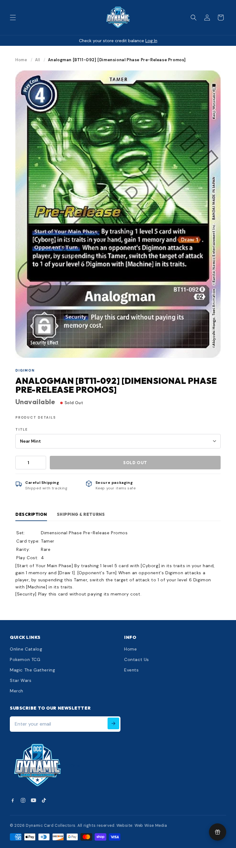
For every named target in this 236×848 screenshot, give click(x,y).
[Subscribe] (113, 723)
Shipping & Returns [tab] (81, 514)
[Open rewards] (217, 832)
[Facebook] (12, 800)
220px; (73, 765)
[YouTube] (33, 800)
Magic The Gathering (32, 670)
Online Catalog (26, 649)
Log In (151, 40)
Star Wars (20, 680)
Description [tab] (31, 514)
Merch (16, 691)
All (37, 59)
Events (131, 670)
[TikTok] (44, 800)
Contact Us (136, 659)
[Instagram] (23, 800)
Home (21, 59)
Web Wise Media (151, 825)
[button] (13, 17)
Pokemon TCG (25, 659)
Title (21, 429)
